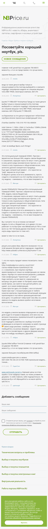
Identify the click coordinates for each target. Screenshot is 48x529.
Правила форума (7, 447)
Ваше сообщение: (9, 410)
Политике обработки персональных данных (22, 518)
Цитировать (41, 96)
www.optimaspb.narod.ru (12, 372)
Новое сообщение (15, 59)
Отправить (15, 432)
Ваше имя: (6, 404)
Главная (4, 41)
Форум (11, 41)
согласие (30, 421)
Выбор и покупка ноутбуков (23, 41)
